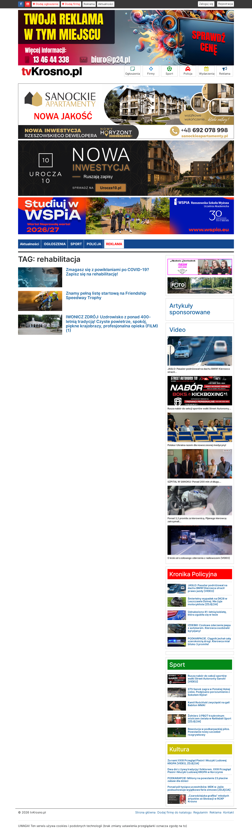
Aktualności (105, 4)
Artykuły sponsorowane (189, 309)
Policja (188, 73)
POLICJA (94, 244)
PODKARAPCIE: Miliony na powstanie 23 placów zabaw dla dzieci (198, 779)
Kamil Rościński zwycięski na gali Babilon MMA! (209, 704)
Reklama (89, 4)
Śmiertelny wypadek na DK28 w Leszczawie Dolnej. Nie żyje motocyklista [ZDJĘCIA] (207, 601)
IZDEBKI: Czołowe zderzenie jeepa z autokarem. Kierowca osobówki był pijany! (209, 628)
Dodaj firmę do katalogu (174, 812)
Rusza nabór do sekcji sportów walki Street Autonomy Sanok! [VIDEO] (207, 678)
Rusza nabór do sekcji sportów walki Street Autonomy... (199, 408)
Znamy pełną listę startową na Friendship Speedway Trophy (106, 295)
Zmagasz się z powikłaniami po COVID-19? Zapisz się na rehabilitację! (107, 271)
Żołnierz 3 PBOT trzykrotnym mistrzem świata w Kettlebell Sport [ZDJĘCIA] (209, 718)
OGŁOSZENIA (55, 244)
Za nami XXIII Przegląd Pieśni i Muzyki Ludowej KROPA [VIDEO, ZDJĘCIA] (197, 762)
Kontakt (228, 812)
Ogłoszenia (132, 73)
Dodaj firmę (72, 4)
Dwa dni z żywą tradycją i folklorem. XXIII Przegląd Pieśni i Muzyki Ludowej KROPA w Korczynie (199, 771)
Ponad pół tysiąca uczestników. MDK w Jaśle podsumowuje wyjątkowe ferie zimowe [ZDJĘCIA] (199, 788)
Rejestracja (225, 4)
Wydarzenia (206, 73)
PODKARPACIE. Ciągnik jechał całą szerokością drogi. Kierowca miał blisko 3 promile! (209, 641)
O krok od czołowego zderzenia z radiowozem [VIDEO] (199, 557)
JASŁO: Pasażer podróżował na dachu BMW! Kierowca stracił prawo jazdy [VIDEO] (207, 588)
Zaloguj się (206, 4)
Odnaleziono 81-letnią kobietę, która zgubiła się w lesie (207, 613)
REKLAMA (114, 244)
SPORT (76, 244)
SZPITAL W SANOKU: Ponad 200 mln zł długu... (194, 481)
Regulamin (200, 812)
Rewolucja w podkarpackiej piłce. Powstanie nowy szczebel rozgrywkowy (209, 731)
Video (177, 329)
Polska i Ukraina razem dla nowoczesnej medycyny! (197, 445)
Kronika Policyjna (193, 574)
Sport (169, 73)
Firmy (151, 73)
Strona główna (145, 812)
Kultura (179, 749)
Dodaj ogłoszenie (46, 4)
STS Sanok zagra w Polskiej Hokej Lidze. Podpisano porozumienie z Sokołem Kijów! (209, 691)
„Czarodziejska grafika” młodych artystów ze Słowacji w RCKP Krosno (208, 798)
